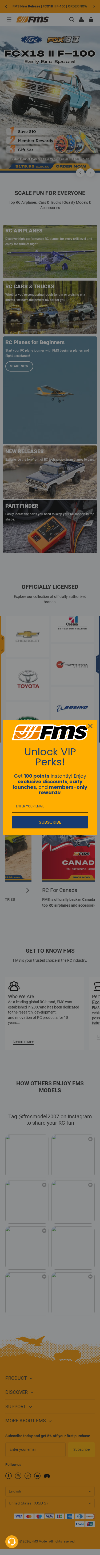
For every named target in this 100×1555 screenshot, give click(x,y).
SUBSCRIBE (50, 822)
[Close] (90, 726)
